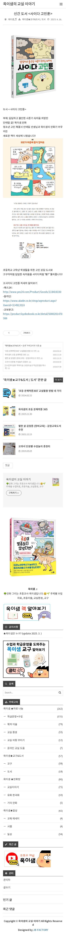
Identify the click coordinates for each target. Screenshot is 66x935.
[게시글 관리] (16, 333)
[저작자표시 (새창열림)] (34, 333)
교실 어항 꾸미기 (35, 740)
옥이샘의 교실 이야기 (18, 479)
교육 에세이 (35, 818)
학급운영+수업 (35, 716)
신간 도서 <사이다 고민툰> (33, 14)
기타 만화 (35, 802)
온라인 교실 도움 (35, 748)
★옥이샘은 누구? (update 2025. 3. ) (22, 633)
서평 (35, 826)
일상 (35, 834)
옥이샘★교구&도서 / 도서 (34, 19)
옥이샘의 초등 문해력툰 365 (15, 355)
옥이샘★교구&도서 (12, 346)
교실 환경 (35, 732)
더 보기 (58, 380)
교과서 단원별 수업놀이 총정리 (16, 362)
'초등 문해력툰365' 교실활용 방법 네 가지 (21, 351)
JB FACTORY (40, 930)
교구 (35, 763)
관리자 (6, 880)
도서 (24, 346)
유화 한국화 (35, 795)
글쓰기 (6, 887)
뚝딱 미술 (35, 724)
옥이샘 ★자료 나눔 (33, 708)
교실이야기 (35, 787)
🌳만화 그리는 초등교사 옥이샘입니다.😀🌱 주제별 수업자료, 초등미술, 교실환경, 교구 (25, 485)
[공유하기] (12, 333)
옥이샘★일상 (33, 810)
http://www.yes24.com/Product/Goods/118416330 (32, 292)
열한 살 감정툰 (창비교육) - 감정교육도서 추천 (22, 358)
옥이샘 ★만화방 (33, 779)
